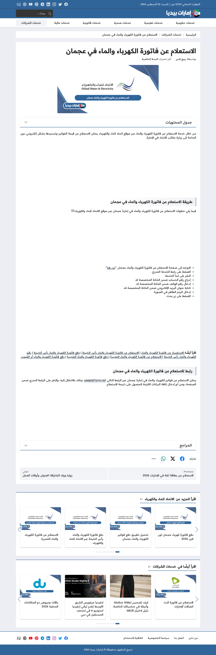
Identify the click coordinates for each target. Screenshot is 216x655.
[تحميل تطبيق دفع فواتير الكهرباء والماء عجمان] (130, 527)
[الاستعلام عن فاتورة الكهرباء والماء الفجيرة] (40, 527)
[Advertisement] (108, 165)
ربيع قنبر (181, 59)
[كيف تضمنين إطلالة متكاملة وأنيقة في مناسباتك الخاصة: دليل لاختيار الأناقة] (130, 597)
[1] (72, 210)
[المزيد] (153, 458)
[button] (117, 552)
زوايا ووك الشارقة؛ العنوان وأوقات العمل (47, 475)
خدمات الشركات (171, 34)
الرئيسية (191, 34)
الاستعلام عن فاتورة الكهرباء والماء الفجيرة (136, 356)
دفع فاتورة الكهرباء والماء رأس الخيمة (57, 352)
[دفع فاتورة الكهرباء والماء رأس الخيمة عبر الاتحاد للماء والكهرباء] (85, 527)
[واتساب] (163, 458)
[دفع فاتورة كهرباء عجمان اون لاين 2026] (175, 527)
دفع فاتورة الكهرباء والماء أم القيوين (43, 356)
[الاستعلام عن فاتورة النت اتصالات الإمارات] (175, 597)
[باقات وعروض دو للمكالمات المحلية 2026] (40, 597)
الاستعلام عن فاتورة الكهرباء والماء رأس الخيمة (110, 352)
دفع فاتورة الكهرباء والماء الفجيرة (88, 356)
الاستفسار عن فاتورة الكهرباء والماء (163, 352)
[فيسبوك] (182, 458)
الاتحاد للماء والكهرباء (159, 499)
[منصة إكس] (172, 458)
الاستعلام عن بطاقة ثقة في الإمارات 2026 (168, 475)
